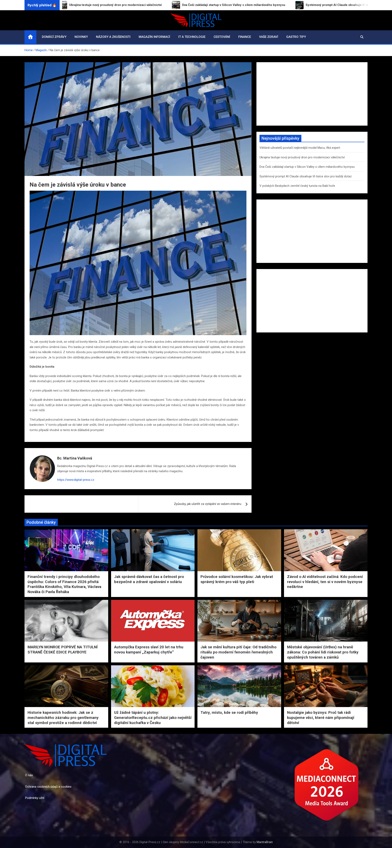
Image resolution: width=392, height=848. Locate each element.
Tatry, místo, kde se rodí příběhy (229, 712)
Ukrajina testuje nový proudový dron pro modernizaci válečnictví (302, 157)
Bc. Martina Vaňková (74, 458)
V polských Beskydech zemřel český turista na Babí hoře (297, 186)
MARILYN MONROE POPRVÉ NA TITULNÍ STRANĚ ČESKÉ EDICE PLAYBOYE (63, 649)
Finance (244, 37)
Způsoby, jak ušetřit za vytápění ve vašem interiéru (207, 504)
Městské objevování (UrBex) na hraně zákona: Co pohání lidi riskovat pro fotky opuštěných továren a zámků (323, 652)
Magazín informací (154, 37)
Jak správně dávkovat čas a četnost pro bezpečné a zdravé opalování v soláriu (149, 579)
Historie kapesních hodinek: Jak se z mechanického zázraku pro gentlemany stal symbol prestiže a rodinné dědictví (63, 717)
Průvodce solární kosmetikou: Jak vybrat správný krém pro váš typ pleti (236, 579)
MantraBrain (265, 842)
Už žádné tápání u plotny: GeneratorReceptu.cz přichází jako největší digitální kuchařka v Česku (153, 717)
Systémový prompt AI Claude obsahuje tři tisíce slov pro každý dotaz (305, 176)
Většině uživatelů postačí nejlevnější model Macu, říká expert (299, 148)
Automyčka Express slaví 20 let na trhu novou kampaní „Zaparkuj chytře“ (148, 649)
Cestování (222, 37)
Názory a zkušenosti (113, 37)
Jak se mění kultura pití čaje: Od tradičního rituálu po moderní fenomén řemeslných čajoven (238, 652)
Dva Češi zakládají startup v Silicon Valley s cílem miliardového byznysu (307, 167)
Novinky (81, 37)
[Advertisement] (311, 94)
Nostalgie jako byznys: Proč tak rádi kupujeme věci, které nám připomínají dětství (320, 717)
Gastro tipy (296, 37)
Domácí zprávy (54, 37)
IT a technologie (191, 37)
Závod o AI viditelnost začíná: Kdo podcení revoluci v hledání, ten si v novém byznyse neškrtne (325, 581)
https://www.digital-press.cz (75, 480)
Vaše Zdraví (268, 37)
